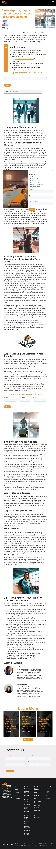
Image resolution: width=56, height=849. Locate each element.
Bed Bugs (36, 798)
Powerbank (27, 830)
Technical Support (48, 787)
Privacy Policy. (36, 844)
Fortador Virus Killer (27, 834)
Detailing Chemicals (27, 827)
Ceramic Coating (26, 822)
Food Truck (37, 795)
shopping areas (22, 539)
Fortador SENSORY (27, 792)
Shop (16, 786)
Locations (17, 798)
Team (16, 795)
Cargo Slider (26, 808)
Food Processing (37, 816)
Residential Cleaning (37, 806)
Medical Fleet (37, 813)
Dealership (37, 810)
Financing (48, 798)
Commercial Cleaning (37, 802)
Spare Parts (47, 792)
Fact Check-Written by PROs (19, 844)
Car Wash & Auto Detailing (37, 788)
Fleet (35, 792)
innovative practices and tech (24, 59)
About (16, 789)
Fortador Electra (26, 796)
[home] (4, 2)
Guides (47, 795)
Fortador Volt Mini (26, 800)
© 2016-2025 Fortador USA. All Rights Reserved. (46, 844)
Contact (17, 792)
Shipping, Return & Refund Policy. (28, 844)
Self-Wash (27, 804)
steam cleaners (20, 383)
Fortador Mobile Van (27, 812)
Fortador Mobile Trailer (26, 817)
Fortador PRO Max (26, 787)
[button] (52, 2)
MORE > (28, 739)
